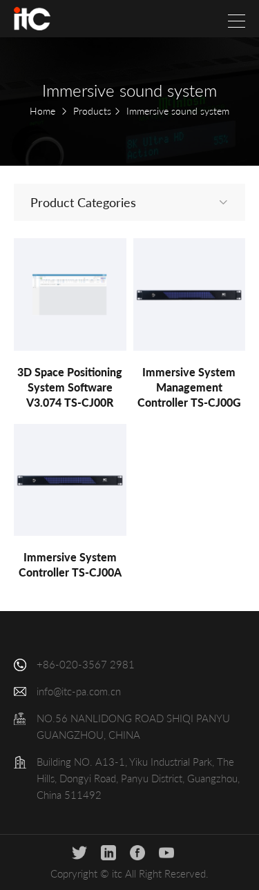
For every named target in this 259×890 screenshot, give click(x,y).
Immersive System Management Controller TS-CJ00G (189, 387)
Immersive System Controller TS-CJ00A (70, 564)
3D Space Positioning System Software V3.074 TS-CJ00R (69, 387)
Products (92, 111)
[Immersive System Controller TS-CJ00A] (70, 480)
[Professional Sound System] (32, 18)
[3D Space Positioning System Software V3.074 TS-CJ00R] (70, 294)
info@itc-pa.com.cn (79, 691)
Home (42, 111)
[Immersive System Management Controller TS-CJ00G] (189, 294)
